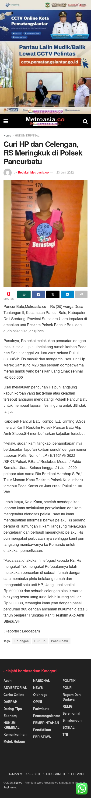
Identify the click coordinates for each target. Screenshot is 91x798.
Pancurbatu (59, 641)
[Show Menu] (6, 121)
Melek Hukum (14, 741)
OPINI (37, 701)
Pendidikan (42, 729)
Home (7, 135)
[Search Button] (85, 121)
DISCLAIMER (55, 774)
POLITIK (69, 680)
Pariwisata (41, 708)
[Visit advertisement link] (45, 57)
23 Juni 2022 (65, 172)
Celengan (21, 641)
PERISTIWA (42, 736)
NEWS (38, 687)
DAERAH (10, 701)
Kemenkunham (15, 734)
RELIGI (68, 706)
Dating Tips (13, 708)
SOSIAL (69, 727)
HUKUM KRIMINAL (27, 135)
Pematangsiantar (46, 715)
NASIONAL (41, 680)
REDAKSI (77, 774)
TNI (65, 734)
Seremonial (71, 713)
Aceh (8, 680)
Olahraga (40, 694)
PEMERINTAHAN (46, 722)
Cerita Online (14, 694)
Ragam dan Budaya (72, 697)
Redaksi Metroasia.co (33, 172)
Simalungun (72, 720)
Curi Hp (40, 641)
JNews (18, 782)
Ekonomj (11, 715)
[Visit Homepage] (45, 121)
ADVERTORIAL (15, 687)
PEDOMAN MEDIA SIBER (22, 774)
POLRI (68, 687)
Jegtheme (10, 787)
